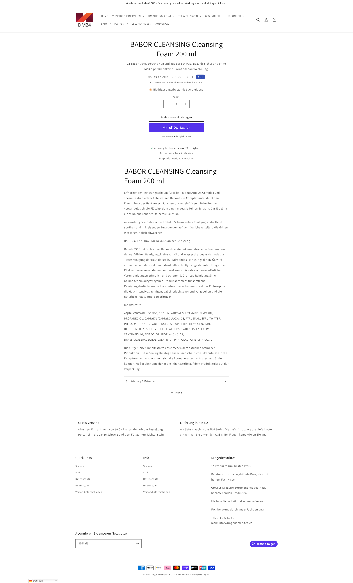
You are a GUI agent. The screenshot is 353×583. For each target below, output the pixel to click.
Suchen (79, 466)
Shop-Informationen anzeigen (176, 158)
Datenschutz (82, 479)
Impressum (82, 485)
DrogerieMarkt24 (159, 574)
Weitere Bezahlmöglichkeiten (176, 136)
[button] (128, 16)
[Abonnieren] (137, 543)
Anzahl (176, 96)
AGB (77, 472)
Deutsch (37, 580)
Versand (166, 82)
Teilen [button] (178, 392)
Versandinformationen (88, 492)
